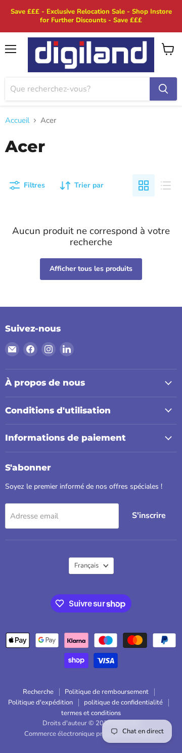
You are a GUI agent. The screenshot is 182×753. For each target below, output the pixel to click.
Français (86, 565)
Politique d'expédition (40, 702)
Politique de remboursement (107, 691)
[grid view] (143, 185)
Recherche (38, 691)
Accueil (17, 120)
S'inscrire (149, 515)
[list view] (166, 185)
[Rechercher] (163, 89)
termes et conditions (91, 713)
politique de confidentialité (123, 702)
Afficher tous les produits (91, 268)
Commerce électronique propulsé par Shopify (91, 733)
